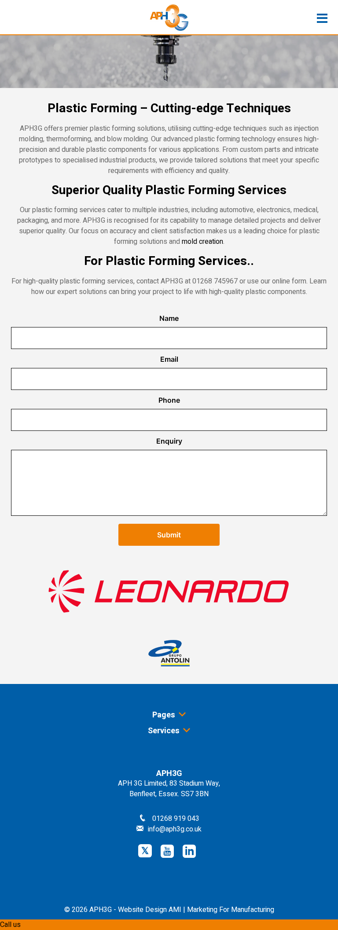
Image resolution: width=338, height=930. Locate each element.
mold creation (202, 241)
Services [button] (164, 731)
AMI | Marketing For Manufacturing (221, 909)
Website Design (142, 909)
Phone (169, 400)
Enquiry (169, 441)
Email (169, 359)
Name (169, 318)
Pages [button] (164, 715)
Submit (169, 534)
